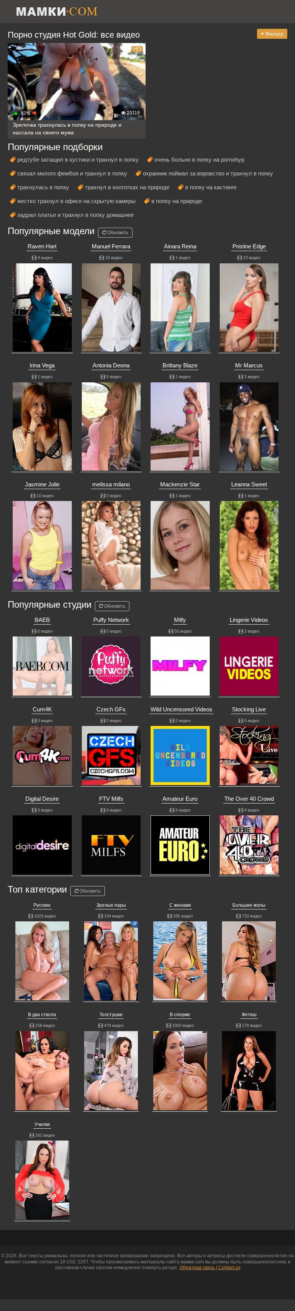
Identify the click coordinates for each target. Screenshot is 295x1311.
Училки (42, 1124)
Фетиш (249, 1014)
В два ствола (42, 1014)
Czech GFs (111, 709)
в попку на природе (176, 201)
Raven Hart (42, 246)
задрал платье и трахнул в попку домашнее (75, 215)
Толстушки (111, 1014)
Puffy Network (111, 620)
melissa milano (111, 484)
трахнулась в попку (43, 187)
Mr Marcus (249, 365)
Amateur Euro (179, 798)
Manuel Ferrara (111, 246)
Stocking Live (249, 709)
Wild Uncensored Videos (181, 709)
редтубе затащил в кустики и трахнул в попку (78, 159)
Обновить (117, 232)
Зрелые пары (111, 905)
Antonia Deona (111, 365)
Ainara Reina (180, 246)
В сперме (180, 1014)
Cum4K (42, 709)
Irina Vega (42, 365)
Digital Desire (42, 798)
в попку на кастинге (211, 187)
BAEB (42, 620)
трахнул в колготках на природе (127, 187)
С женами (180, 905)
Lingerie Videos (249, 620)
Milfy (180, 620)
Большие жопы (248, 905)
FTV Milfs (111, 798)
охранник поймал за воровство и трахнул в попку (208, 173)
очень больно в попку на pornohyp (199, 159)
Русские (42, 905)
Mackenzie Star (180, 484)
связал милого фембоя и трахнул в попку (72, 173)
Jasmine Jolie (42, 484)
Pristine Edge (249, 246)
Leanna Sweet (249, 484)
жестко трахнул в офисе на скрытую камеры (76, 201)
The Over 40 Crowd (249, 798)
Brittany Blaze (179, 365)
